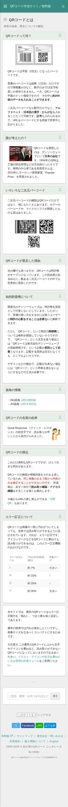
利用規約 (15, 741)
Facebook (28, 725)
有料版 (5, 736)
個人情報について (35, 741)
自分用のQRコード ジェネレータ (42, 746)
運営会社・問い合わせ (50, 736)
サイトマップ (25, 736)
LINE (39, 725)
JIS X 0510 (28, 403)
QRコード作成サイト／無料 (30, 6)
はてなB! (50, 725)
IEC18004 (29, 400)
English (54, 741)
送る (55, 696)
